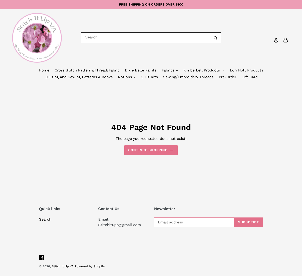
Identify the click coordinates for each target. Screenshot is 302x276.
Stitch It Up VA (63, 266)
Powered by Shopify (90, 266)
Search (45, 219)
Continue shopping (148, 150)
